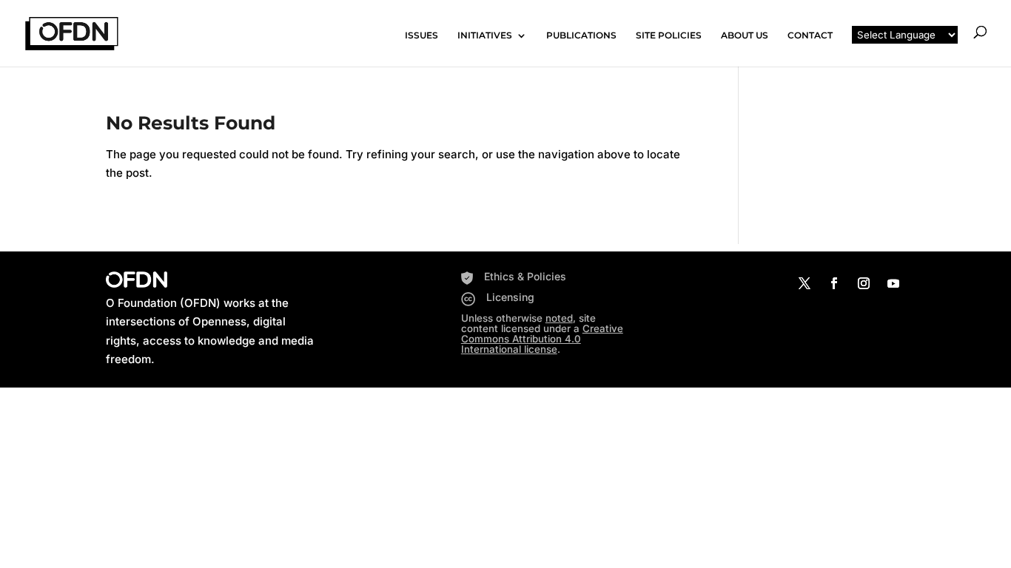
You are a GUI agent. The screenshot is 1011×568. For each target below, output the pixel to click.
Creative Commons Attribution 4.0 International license (542, 338)
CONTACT (810, 35)
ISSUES (421, 35)
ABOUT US (744, 35)
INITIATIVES (484, 35)
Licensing (510, 297)
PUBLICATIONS (581, 35)
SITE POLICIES (669, 35)
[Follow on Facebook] (834, 283)
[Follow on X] (804, 283)
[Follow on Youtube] (893, 283)
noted (559, 318)
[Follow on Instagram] (864, 283)
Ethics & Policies (525, 276)
